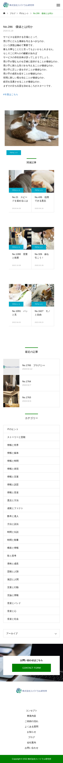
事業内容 (31, 716)
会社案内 (31, 742)
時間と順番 (13, 540)
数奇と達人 (13, 516)
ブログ (31, 737)
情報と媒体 (13, 453)
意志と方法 (13, 500)
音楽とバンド (14, 603)
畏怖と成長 (13, 563)
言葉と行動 (13, 587)
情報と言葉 (13, 476)
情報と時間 (13, 461)
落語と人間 (13, 579)
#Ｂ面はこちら (10, 94)
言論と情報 (13, 595)
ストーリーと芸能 (16, 437)
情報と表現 (13, 468)
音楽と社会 (13, 619)
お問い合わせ (31, 748)
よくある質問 (31, 726)
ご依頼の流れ (31, 721)
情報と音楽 (13, 492)
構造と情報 (13, 547)
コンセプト (31, 710)
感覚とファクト (15, 508)
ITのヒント (14, 152)
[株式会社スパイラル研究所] (18, 5)
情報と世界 (13, 445)
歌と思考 (11, 555)
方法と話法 (13, 524)
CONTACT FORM (31, 668)
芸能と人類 (13, 571)
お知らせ (31, 732)
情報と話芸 (13, 484)
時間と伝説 (13, 532)
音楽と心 (11, 611)
